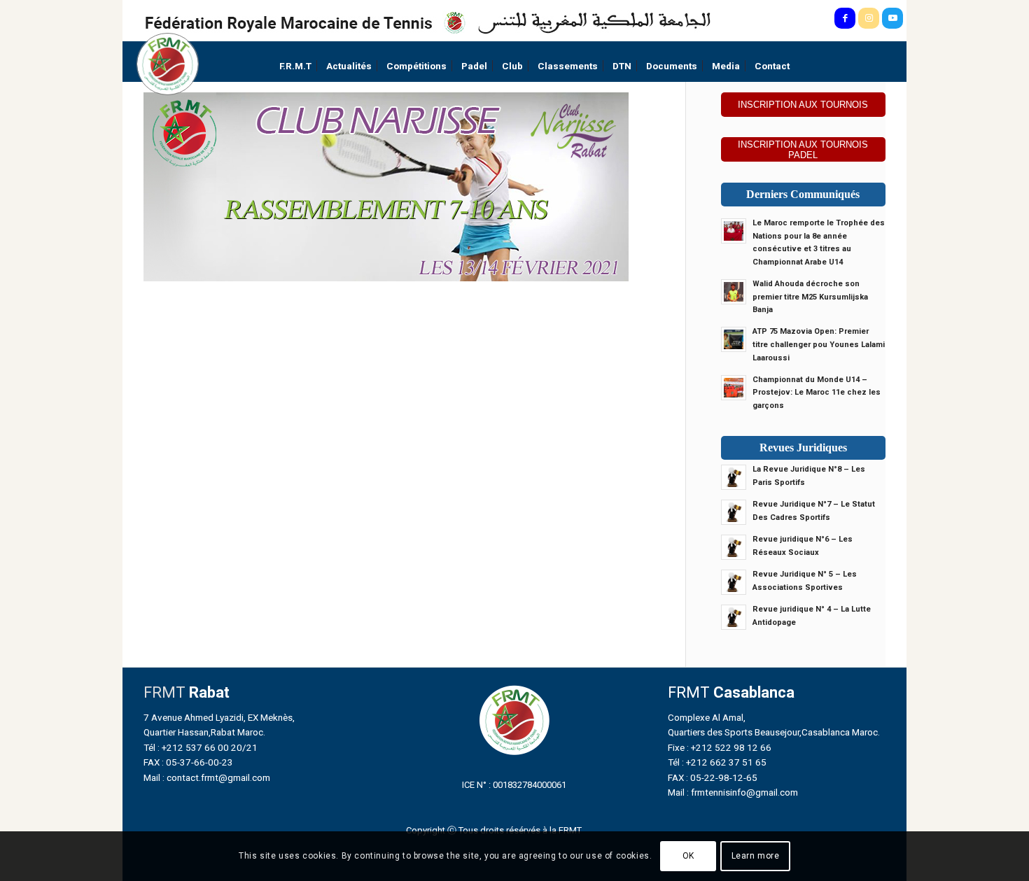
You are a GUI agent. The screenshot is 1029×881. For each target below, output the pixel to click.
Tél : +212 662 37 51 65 (717, 762)
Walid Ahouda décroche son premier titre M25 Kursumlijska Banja (810, 297)
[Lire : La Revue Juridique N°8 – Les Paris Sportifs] (733, 477)
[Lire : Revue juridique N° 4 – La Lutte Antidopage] (733, 617)
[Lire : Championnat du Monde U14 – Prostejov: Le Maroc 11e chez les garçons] (733, 387)
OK (688, 856)
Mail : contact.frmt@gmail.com (207, 777)
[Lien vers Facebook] (844, 18)
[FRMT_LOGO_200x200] (167, 64)
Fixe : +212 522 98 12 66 (719, 747)
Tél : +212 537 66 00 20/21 (201, 747)
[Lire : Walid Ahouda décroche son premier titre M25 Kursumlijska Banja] (733, 291)
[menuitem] (295, 66)
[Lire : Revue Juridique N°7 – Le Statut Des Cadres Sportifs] (733, 512)
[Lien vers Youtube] (892, 18)
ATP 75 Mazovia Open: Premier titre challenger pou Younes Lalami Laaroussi (818, 344)
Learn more (756, 856)
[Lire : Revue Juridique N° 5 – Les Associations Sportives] (733, 582)
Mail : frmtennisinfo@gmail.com (733, 792)
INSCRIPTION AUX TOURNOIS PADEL (803, 149)
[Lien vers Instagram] (868, 18)
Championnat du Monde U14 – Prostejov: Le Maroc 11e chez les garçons (816, 393)
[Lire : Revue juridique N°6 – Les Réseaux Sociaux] (733, 547)
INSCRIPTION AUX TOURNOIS (803, 104)
